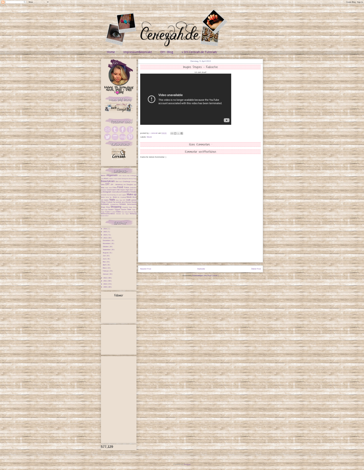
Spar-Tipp (104, 209)
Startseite (201, 269)
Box (117, 181)
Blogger (187, 464)
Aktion (103, 175)
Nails (112, 199)
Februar (106, 271)
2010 (105, 284)
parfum (133, 200)
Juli (104, 256)
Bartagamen (125, 178)
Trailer (107, 212)
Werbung (133, 213)
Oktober (106, 246)
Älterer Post (256, 269)
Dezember (106, 240)
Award (119, 178)
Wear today (124, 212)
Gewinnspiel (111, 190)
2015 (105, 232)
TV (111, 212)
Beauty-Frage (132, 178)
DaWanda (133, 181)
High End (129, 190)
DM (125, 184)
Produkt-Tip (111, 202)
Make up (132, 194)
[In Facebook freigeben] (181, 133)
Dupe (135, 184)
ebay (103, 187)
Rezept (134, 202)
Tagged (117, 209)
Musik (149, 137)
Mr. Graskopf (122, 197)
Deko (103, 184)
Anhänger (133, 175)
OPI (124, 200)
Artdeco (111, 178)
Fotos (127, 187)
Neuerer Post (145, 269)
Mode (115, 197)
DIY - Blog (166, 52)
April (104, 265)
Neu (117, 200)
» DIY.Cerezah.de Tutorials (199, 52)
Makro (103, 197)
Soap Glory (132, 207)
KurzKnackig (111, 195)
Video (119, 212)
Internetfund (116, 192)
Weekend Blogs (132, 212)
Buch (121, 181)
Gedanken (133, 187)
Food (120, 187)
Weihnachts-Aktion (108, 213)
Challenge (127, 181)
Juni (104, 259)
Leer (120, 195)
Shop (108, 207)
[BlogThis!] (175, 133)
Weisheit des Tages (123, 213)
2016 (105, 229)
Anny (102, 178)
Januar (106, 274)
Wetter (103, 215)
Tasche (124, 209)
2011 (105, 281)
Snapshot (125, 207)
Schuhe (123, 204)
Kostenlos (126, 192)
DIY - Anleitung (117, 184)
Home (111, 52)
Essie (107, 187)
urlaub (114, 212)
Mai (104, 262)
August (105, 253)
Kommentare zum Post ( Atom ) (205, 275)
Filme (115, 187)
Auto (115, 178)
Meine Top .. (109, 197)
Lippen (124, 195)
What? (107, 215)
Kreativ (133, 192)
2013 (105, 238)
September (107, 249)
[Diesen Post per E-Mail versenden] (171, 133)
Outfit (128, 200)
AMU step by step (124, 175)
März (105, 268)
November (106, 243)
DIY (108, 184)
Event (111, 187)
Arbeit (106, 178)
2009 (105, 287)
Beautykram (108, 181)
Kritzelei (104, 195)
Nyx (121, 200)
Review (129, 202)
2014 (105, 235)
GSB (118, 190)
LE (117, 195)
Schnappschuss (115, 204)
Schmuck (105, 204)
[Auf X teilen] (178, 133)
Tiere (129, 209)
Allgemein (112, 175)
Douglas (130, 184)
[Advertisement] (200, 242)
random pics (121, 202)
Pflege (103, 202)
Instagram (107, 192)
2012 (105, 278)
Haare (122, 190)
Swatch (111, 209)
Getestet (104, 190)
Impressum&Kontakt (137, 52)
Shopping (116, 206)
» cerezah (153, 133)
